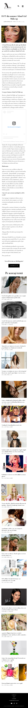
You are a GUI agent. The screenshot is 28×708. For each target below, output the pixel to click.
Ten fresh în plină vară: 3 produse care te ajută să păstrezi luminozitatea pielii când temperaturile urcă (14, 297)
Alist (14, 696)
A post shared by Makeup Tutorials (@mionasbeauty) (15, 141)
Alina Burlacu (8, 21)
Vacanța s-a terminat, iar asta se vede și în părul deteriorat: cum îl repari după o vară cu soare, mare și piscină (14, 372)
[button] (18, 6)
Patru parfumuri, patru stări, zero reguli (12, 683)
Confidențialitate (14, 700)
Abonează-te (14, 265)
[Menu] (22, 6)
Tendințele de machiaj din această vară (11, 425)
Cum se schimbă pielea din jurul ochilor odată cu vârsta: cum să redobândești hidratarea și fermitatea (13, 402)
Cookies (14, 698)
